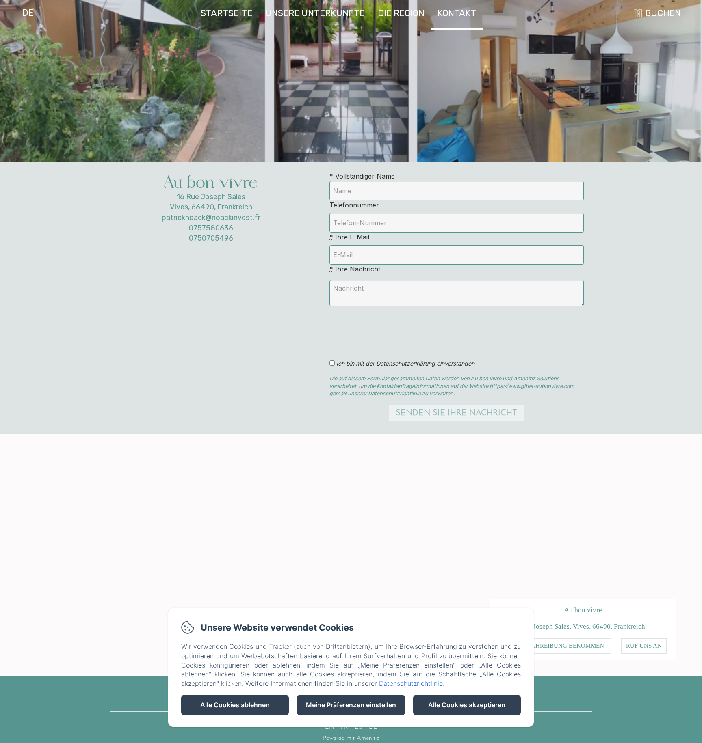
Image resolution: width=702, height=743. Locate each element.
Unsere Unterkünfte (315, 13)
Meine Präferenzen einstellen (351, 705)
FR (344, 727)
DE (373, 727)
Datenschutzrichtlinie (411, 683)
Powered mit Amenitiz (351, 738)
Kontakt (457, 13)
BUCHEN (663, 13)
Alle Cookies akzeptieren (466, 705)
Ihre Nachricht (354, 269)
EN (329, 727)
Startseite (226, 13)
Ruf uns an (644, 645)
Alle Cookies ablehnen (235, 705)
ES (358, 727)
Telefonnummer (354, 205)
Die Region (401, 13)
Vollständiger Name (362, 176)
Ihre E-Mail (349, 237)
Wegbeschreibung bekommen (555, 645)
